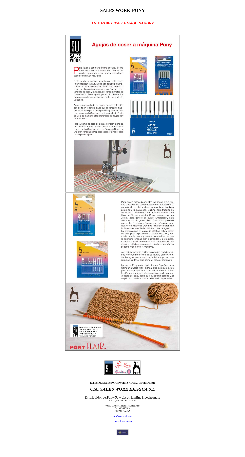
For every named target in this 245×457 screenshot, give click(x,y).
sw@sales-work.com (122, 416)
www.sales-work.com (122, 421)
